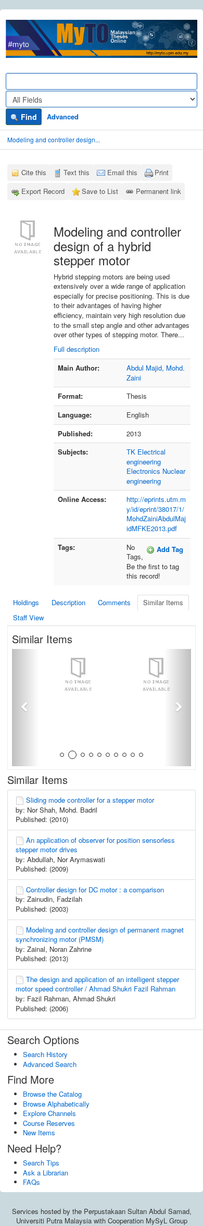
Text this (77, 172)
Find (28, 117)
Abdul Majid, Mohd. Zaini (155, 373)
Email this (122, 172)
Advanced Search (50, 1064)
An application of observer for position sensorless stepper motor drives (95, 845)
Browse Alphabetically (56, 1104)
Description (68, 602)
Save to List (100, 191)
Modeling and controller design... (53, 139)
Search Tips (41, 1163)
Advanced (63, 116)
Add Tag (169, 549)
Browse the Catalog (52, 1094)
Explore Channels (49, 1113)
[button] (25, 707)
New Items (39, 1132)
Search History (45, 1054)
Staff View (28, 617)
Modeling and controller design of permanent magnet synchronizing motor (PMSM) (100, 935)
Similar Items (163, 602)
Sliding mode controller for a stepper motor (90, 800)
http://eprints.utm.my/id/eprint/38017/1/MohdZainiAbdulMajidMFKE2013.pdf (156, 513)
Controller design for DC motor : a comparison (95, 889)
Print (162, 172)
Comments (114, 602)
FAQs (31, 1182)
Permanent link (158, 191)
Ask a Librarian (45, 1173)
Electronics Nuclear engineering (155, 476)
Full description (76, 349)
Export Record (43, 191)
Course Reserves (49, 1123)
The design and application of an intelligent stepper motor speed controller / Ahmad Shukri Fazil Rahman (97, 984)
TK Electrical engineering (146, 457)
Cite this (33, 172)
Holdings (26, 602)
